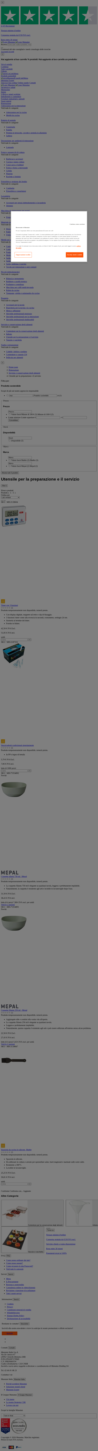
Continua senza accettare (77, 224)
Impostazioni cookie (23, 255)
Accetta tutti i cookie (74, 255)
